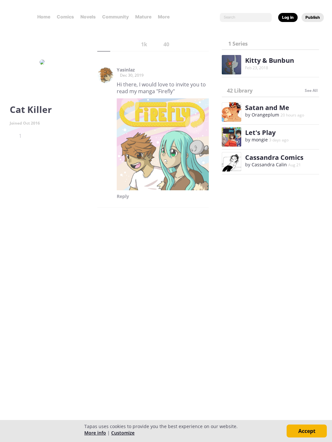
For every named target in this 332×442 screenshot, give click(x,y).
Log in (288, 17)
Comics (65, 16)
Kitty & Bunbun (269, 60)
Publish (312, 17)
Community (115, 16)
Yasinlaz (126, 70)
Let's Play (260, 132)
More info (95, 433)
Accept (306, 431)
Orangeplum (265, 115)
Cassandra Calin (269, 164)
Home (43, 16)
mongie (260, 140)
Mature (143, 16)
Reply (123, 196)
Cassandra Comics (274, 157)
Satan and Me (267, 107)
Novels (88, 16)
